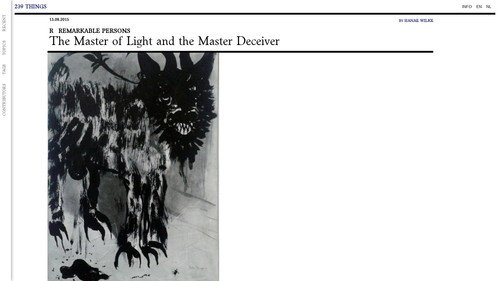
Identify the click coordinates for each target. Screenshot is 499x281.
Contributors (4, 99)
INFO (467, 6)
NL (488, 6)
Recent (4, 23)
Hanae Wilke (418, 20)
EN (479, 6)
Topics (4, 47)
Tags (4, 69)
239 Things (31, 6)
